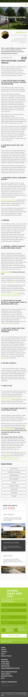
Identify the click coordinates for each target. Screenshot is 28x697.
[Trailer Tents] (3, 1)
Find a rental (6, 674)
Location (5, 525)
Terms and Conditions (7, 601)
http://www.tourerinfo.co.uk (9, 457)
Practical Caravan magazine (9, 200)
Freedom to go (4, 4)
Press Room (5, 666)
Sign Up (3, 649)
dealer (25, 452)
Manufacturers (6, 676)
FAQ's (3, 654)
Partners (4, 659)
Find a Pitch (13, 569)
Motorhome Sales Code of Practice (11, 295)
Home (3, 647)
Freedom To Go (21, 32)
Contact (4, 652)
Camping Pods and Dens (7, 685)
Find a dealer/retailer (9, 672)
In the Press (5, 664)
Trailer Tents (4, 683)
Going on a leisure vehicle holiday (9, 630)
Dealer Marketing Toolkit (10, 668)
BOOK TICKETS (5, 272)
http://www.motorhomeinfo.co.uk (10, 459)
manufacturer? (6, 454)
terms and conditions (6, 641)
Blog (3, 678)
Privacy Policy (6, 656)
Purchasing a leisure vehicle (22, 629)
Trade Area (5, 662)
